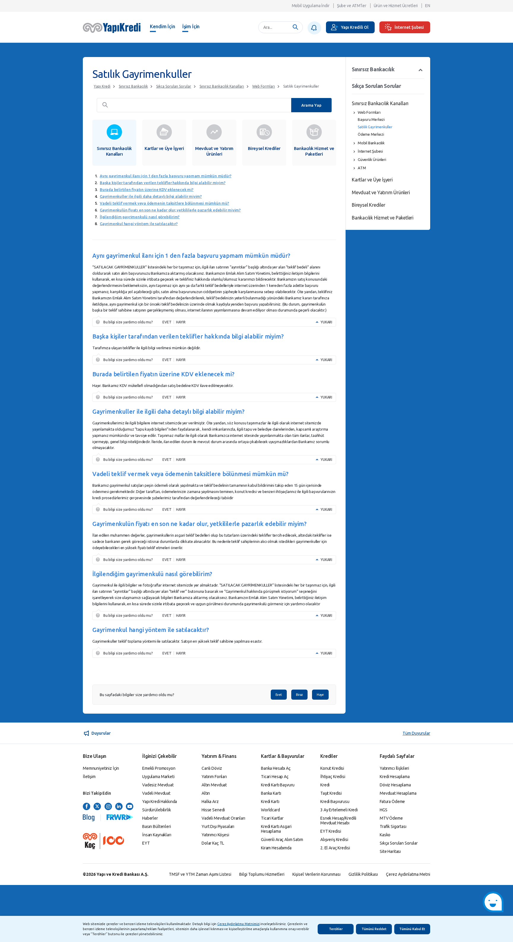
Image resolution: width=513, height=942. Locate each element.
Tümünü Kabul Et (412, 929)
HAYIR (180, 322)
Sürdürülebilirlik (156, 809)
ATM (362, 168)
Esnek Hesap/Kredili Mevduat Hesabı (338, 820)
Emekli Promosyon (158, 768)
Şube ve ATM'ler (351, 5)
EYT (146, 843)
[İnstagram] (108, 807)
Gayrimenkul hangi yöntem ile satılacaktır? (139, 224)
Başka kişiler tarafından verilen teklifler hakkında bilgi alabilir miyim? (162, 183)
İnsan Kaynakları (156, 834)
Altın (206, 793)
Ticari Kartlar (272, 818)
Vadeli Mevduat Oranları (223, 818)
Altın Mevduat (214, 785)
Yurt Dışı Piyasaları (218, 826)
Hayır (320, 694)
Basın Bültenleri (156, 826)
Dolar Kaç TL (213, 843)
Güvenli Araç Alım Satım (282, 839)
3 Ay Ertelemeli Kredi (339, 809)
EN (427, 5)
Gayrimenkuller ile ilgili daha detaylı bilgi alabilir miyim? (151, 196)
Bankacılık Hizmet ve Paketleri (383, 217)
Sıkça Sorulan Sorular (173, 86)
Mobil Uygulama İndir (311, 5)
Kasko (385, 834)
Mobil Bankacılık (371, 143)
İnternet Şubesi (409, 27)
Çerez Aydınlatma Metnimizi (238, 924)
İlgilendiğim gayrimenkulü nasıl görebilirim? (140, 217)
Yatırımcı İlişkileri (394, 768)
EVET (166, 322)
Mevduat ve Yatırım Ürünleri (381, 192)
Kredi (325, 785)
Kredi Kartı (270, 801)
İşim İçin (191, 26)
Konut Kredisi (332, 768)
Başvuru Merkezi (371, 119)
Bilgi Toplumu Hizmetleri (261, 874)
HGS (383, 809)
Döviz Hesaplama (395, 785)
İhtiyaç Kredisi (332, 776)
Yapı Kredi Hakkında (159, 801)
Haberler (150, 818)
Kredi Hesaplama (395, 776)
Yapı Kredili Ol (354, 27)
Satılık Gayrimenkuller (301, 86)
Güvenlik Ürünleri (372, 159)
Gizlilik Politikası (363, 874)
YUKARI (326, 322)
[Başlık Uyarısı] (314, 27)
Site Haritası (390, 851)
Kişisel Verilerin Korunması (316, 874)
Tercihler (336, 929)
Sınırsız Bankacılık (133, 86)
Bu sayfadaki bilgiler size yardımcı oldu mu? (137, 695)
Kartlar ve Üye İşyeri (372, 179)
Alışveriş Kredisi (334, 839)
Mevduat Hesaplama (398, 793)
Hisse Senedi (213, 809)
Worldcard (270, 809)
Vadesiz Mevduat (158, 785)
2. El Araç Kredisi (335, 847)
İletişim (89, 776)
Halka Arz (210, 801)
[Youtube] (129, 807)
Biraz (299, 694)
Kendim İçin (162, 26)
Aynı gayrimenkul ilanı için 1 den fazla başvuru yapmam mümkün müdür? (165, 176)
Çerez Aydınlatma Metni (408, 874)
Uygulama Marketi (158, 776)
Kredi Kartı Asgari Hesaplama (276, 829)
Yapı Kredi (102, 86)
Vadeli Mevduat (156, 793)
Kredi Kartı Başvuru (277, 785)
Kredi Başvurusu (334, 801)
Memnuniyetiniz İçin (101, 768)
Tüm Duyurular (416, 733)
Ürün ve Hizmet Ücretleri (396, 5)
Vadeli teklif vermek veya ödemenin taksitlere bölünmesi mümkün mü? (164, 203)
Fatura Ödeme (392, 801)
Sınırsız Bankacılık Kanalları (222, 86)
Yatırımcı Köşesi (215, 834)
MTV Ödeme (391, 818)
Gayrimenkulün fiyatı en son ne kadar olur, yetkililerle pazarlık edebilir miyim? (170, 210)
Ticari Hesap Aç (275, 776)
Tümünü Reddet (374, 929)
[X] (97, 807)
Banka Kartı (271, 793)
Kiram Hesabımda (276, 847)
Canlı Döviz (212, 768)
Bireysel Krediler (368, 205)
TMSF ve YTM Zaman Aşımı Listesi (200, 874)
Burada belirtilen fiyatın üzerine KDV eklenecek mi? (147, 189)
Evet (279, 694)
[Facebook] (86, 807)
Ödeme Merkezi (371, 134)
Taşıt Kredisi (331, 793)
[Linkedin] (119, 807)
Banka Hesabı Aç (276, 768)
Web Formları (263, 86)
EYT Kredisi (330, 831)
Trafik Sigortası (393, 826)
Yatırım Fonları (214, 776)
